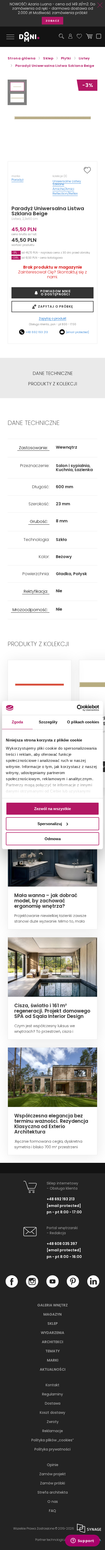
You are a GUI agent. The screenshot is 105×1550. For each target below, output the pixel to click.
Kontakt (52, 1385)
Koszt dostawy (52, 1412)
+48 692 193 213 (36, 332)
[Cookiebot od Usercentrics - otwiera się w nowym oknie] (77, 707)
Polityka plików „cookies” (52, 1440)
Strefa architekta (52, 1492)
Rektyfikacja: (36, 591)
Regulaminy (52, 1394)
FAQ (52, 1510)
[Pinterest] (73, 1286)
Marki (52, 1360)
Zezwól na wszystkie (52, 808)
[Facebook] (12, 1286)
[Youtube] (52, 1286)
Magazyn (52, 1314)
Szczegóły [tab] (48, 722)
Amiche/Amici (63, 189)
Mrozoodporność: (30, 610)
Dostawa (52, 1403)
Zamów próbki (52, 1483)
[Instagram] (32, 1286)
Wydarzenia (52, 1332)
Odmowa (53, 838)
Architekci (52, 1341)
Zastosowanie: (33, 448)
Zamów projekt (52, 1474)
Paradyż (17, 180)
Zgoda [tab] (17, 722)
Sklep (52, 1323)
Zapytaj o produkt (52, 319)
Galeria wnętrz (52, 1305)
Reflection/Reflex (65, 193)
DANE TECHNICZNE (53, 373)
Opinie (52, 1464)
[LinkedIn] (93, 1286)
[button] (17, 86)
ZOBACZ (52, 21)
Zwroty (53, 1421)
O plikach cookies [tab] (83, 722)
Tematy (52, 1351)
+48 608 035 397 (62, 1243)
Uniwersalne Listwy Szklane (66, 182)
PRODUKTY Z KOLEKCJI (52, 384)
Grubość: (39, 521)
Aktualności (52, 1369)
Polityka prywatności (52, 1449)
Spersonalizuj (49, 824)
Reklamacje (52, 1430)
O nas (52, 1501)
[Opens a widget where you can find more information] (82, 1541)
